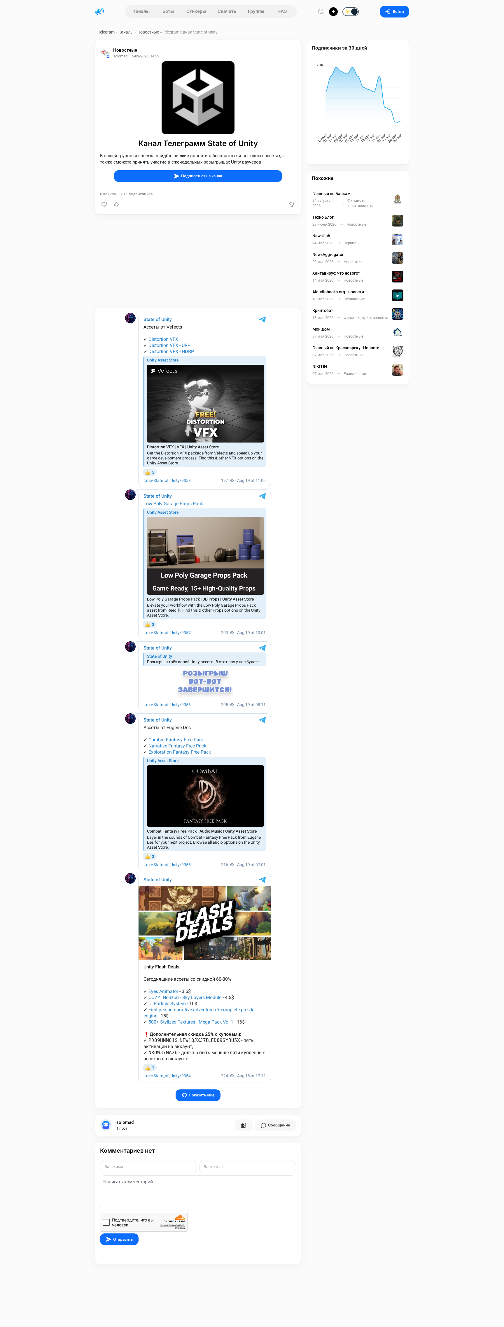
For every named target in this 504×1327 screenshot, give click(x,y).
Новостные (148, 32)
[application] (358, 104)
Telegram (106, 32)
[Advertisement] (198, 261)
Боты (168, 11)
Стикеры (196, 11)
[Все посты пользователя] (243, 1125)
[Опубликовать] (333, 11)
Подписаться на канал (201, 176)
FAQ (282, 11)
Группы (256, 11)
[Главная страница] (99, 11)
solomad (125, 1122)
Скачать (227, 11)
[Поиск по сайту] (321, 11)
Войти (398, 11)
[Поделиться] (116, 204)
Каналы (141, 11)
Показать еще (202, 1095)
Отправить (123, 1239)
